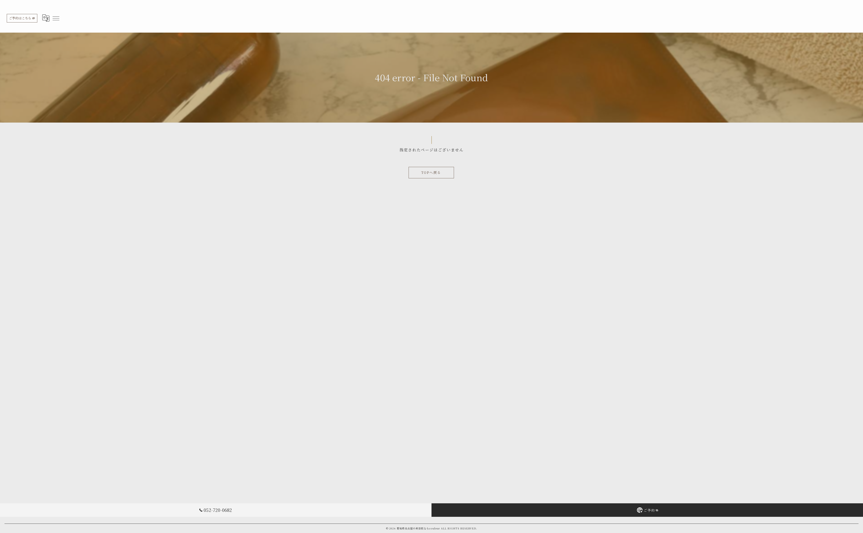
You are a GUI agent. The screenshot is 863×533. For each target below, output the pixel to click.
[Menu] (56, 18)
